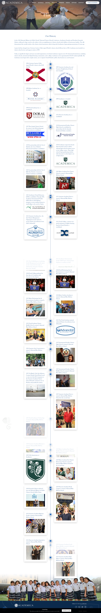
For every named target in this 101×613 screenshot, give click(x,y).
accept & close (66, 610)
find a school (92, 2)
